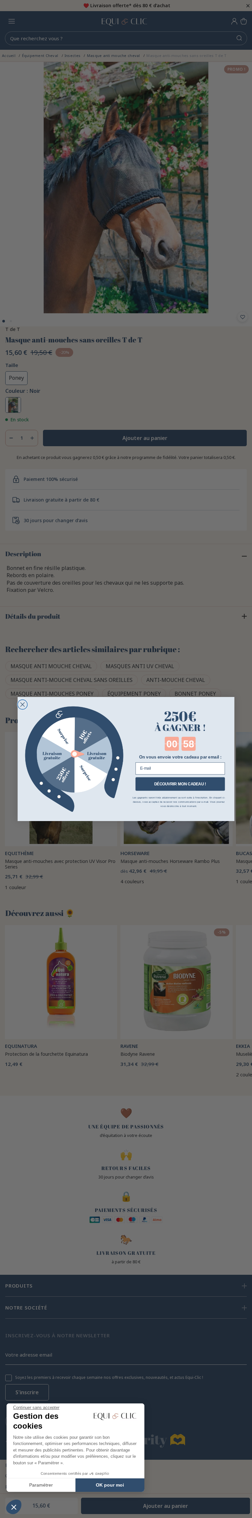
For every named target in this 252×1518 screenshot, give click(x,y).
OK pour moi (110, 1485)
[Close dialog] (23, 704)
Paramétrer (41, 1485)
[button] (14, 1507)
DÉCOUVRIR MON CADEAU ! (180, 784)
